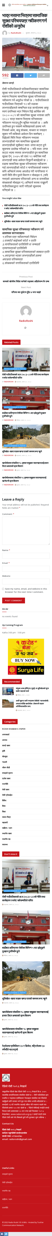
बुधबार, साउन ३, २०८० (33, 33)
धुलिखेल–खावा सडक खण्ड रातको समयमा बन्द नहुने (23, 221)
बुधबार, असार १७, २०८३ (23, 470)
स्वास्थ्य (5, 844)
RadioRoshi (16, 33)
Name (6, 550)
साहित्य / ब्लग (7, 828)
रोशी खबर (5, 789)
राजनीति (5, 783)
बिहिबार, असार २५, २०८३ (23, 420)
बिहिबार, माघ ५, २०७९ (23, 695)
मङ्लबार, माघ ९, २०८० (23, 710)
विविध (4, 800)
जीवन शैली (6, 767)
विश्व (3, 806)
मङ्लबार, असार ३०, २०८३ (23, 382)
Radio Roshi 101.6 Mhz (18, 1222)
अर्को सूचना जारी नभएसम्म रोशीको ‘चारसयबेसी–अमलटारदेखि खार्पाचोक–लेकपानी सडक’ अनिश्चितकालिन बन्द (32, 703)
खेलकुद (5, 756)
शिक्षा (4, 811)
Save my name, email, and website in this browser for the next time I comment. (26, 590)
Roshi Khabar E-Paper (15, 369)
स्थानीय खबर (7, 833)
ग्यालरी (4, 762)
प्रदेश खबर (6, 778)
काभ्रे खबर (6, 745)
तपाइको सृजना (7, 773)
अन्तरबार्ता (5, 734)
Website (6, 576)
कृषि (3, 751)
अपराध (4, 740)
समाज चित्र (6, 817)
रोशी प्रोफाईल (7, 795)
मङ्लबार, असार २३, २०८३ (23, 455)
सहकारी (5, 822)
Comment (8, 514)
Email (6, 563)
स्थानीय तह (6, 839)
